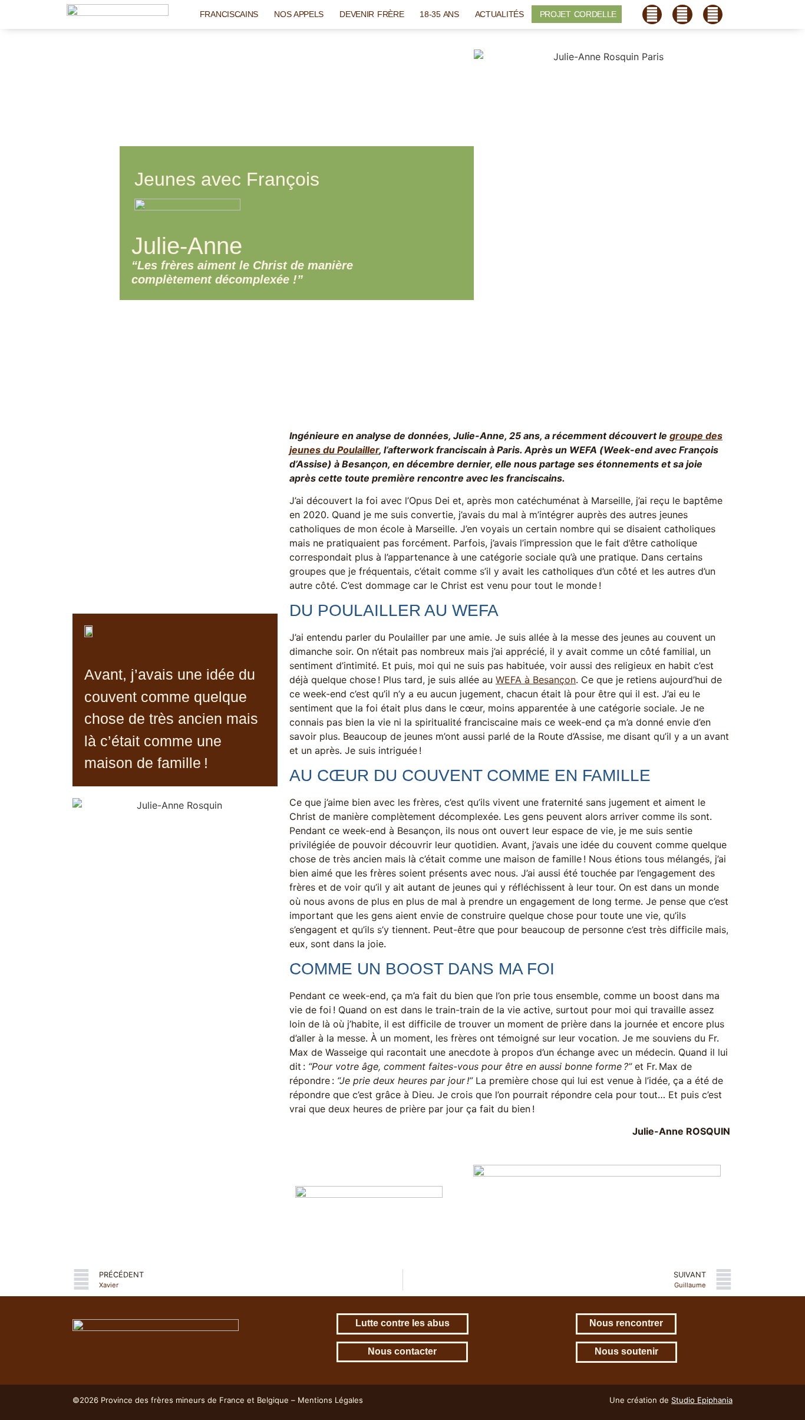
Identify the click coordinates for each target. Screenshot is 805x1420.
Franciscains (229, 14)
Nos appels (299, 14)
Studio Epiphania (702, 1400)
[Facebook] (652, 15)
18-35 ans (439, 14)
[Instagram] (682, 15)
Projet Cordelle (578, 14)
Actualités (499, 14)
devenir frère (371, 14)
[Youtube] (713, 15)
